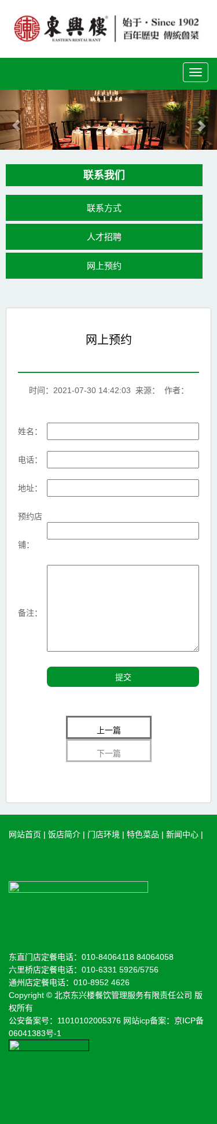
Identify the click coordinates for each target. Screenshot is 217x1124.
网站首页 (25, 834)
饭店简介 (64, 834)
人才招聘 (104, 237)
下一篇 (109, 753)
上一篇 (109, 730)
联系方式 (104, 208)
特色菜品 (143, 834)
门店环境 (103, 834)
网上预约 (104, 266)
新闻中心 (182, 834)
